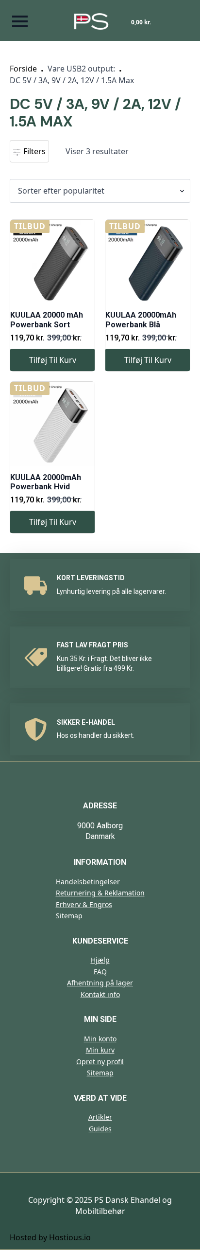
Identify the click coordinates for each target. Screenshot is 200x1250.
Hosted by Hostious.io (50, 1237)
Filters (33, 151)
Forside (23, 68)
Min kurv (100, 1049)
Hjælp (100, 959)
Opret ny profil (100, 1061)
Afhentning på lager (100, 982)
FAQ (100, 971)
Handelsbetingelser (88, 881)
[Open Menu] (20, 21)
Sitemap (69, 915)
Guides (100, 1128)
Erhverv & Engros (84, 904)
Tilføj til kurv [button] (52, 360)
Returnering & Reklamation (100, 892)
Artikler (100, 1117)
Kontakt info (100, 994)
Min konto (100, 1038)
